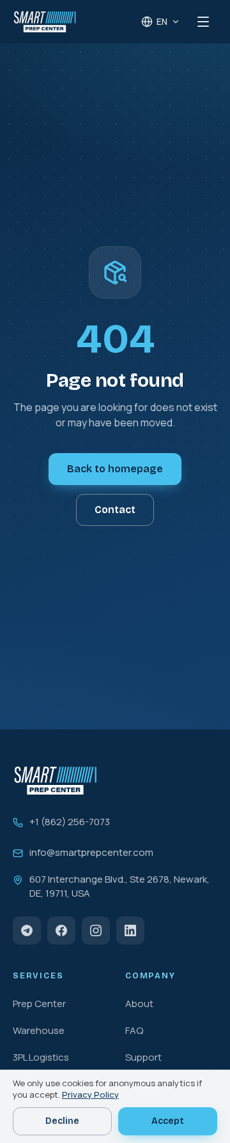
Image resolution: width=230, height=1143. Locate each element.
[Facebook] (61, 930)
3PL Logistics (41, 1057)
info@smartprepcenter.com (91, 852)
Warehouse (39, 1030)
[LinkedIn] (130, 930)
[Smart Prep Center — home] (45, 22)
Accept (167, 1121)
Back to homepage (115, 469)
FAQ (134, 1030)
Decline (62, 1121)
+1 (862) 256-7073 (69, 821)
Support (143, 1057)
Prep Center (39, 1003)
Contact (115, 510)
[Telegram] (27, 930)
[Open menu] (203, 22)
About (139, 1003)
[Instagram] (96, 930)
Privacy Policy (90, 1094)
